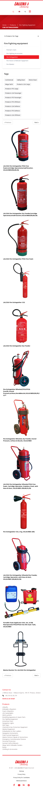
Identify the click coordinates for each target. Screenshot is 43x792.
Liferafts (5, 707)
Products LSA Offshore (12, 115)
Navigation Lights (8, 723)
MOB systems (7, 715)
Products (13, 25)
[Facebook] (14, 785)
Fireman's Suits (11, 50)
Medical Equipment (8, 729)
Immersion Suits (7, 721)
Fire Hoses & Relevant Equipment (17, 61)
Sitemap (21, 771)
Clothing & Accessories (9, 749)
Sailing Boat (21, 80)
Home (4, 25)
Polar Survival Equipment (10, 735)
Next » (36, 122)
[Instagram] (28, 785)
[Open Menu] (30, 11)
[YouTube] (19, 785)
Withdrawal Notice (21, 781)
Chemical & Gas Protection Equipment (15, 727)
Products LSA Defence (12, 106)
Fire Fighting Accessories (14, 53)
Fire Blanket (10, 64)
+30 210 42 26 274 (11, 695)
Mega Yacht (9, 84)
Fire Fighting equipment (27, 25)
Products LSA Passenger (13, 93)
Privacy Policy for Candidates (21, 777)
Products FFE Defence (12, 111)
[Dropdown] (19, 11)
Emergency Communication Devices (14, 739)
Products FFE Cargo (11, 89)
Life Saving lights (7, 713)
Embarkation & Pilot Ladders (11, 731)
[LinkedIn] (24, 785)
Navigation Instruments (10, 733)
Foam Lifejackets (8, 711)
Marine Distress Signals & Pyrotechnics (15, 737)
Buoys (4, 747)
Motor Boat (33, 80)
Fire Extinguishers (12, 57)
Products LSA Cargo (23, 84)
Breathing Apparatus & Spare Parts (13, 717)
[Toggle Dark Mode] (25, 11)
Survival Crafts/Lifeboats (10, 743)
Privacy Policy (21, 774)
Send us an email (8, 699)
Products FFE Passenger (13, 97)
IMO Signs (5, 725)
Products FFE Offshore (12, 102)
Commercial (9, 80)
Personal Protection (9, 741)
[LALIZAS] (21, 5)
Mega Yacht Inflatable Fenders (12, 745)
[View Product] (21, 145)
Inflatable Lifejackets (9, 709)
